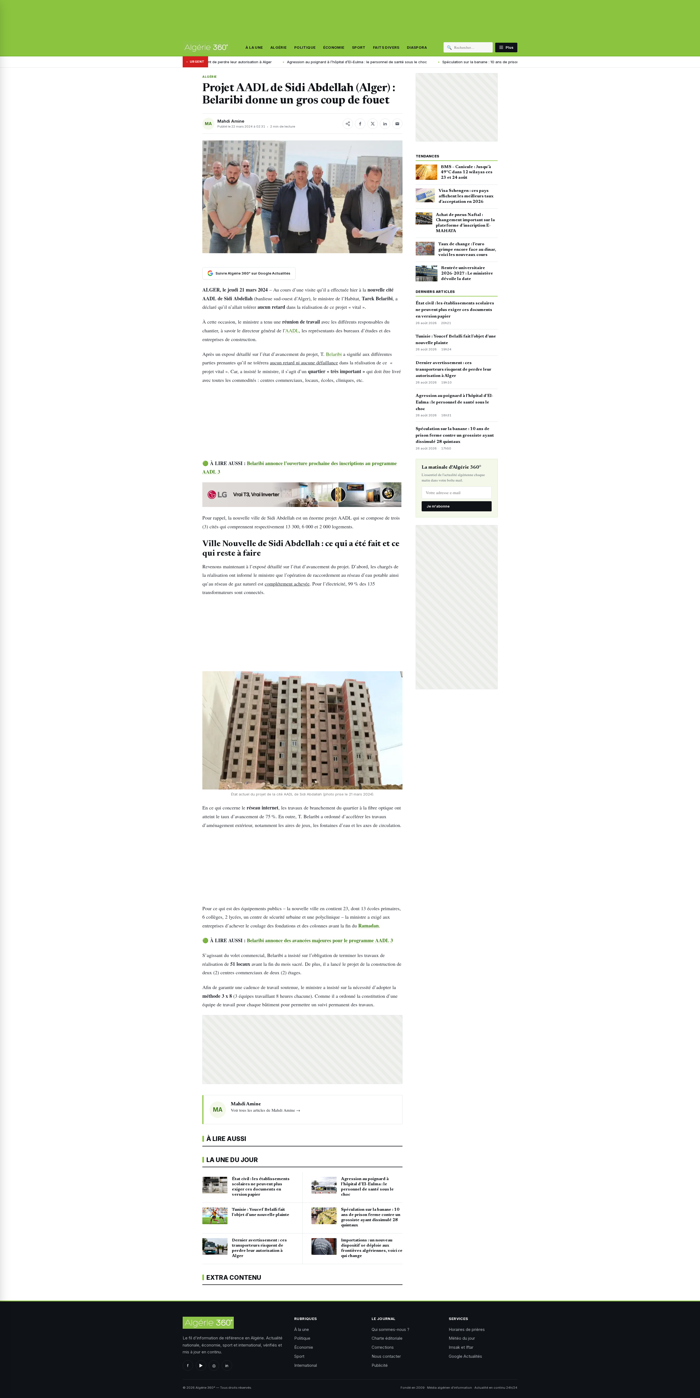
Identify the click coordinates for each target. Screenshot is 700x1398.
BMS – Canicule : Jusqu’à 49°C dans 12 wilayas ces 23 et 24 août (466, 172)
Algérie (278, 47)
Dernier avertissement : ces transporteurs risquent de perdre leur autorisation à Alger (453, 369)
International (305, 1365)
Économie (334, 47)
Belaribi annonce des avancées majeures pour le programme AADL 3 (320, 940)
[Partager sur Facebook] (360, 124)
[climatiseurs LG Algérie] (302, 494)
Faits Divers (386, 47)
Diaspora (417, 47)
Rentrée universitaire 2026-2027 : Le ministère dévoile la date (467, 273)
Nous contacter (386, 1356)
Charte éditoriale (387, 1338)
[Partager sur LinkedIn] (385, 124)
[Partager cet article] (348, 124)
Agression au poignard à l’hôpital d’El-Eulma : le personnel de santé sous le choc (308, 62)
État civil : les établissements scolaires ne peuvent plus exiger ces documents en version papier (455, 310)
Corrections (383, 1347)
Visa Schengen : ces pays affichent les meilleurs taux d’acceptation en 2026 (466, 196)
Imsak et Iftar (461, 1347)
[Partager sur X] (373, 124)
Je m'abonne (438, 506)
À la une (254, 47)
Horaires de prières (467, 1329)
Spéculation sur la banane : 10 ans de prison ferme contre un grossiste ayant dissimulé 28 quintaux (479, 62)
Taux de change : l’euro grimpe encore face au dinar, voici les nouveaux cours (467, 249)
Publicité (380, 1365)
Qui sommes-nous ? (390, 1329)
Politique (305, 47)
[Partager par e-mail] (397, 124)
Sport (359, 47)
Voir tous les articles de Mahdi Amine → (265, 1110)
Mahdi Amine (230, 121)
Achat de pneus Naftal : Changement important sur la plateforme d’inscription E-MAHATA (465, 223)
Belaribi (334, 354)
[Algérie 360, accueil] (206, 47)
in (226, 1365)
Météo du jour (462, 1338)
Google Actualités (465, 1356)
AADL (292, 330)
